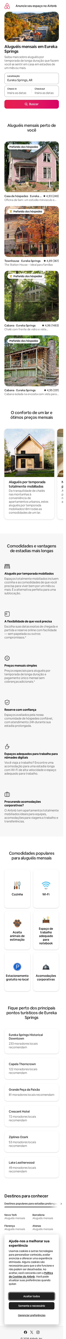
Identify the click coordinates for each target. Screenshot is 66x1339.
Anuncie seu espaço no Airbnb (36, 6)
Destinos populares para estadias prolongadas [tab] (32, 1203)
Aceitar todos (31, 1296)
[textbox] (18, 93)
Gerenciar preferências (31, 1315)
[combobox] (31, 80)
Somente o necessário (31, 1305)
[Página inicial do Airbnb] (7, 6)
